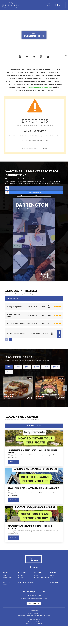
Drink (18, 366)
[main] (34, 280)
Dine (9, 366)
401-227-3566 (36, 595)
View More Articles (34, 425)
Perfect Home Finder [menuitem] (56, 580)
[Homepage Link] (10, 5)
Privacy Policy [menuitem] (35, 610)
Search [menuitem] (52, 577)
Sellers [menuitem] (20, 577)
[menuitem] (29, 610)
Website (59, 333)
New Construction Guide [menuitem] (26, 582)
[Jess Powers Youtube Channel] (34, 567)
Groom (56, 366)
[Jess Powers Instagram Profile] (37, 567)
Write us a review (34, 603)
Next (65, 388)
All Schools (12, 298)
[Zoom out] (66, 55)
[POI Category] (20, 56)
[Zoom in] (66, 53)
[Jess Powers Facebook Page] (30, 567)
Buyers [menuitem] (20, 575)
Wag (10, 371)
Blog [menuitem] (4, 580)
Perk (37, 366)
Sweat (46, 366)
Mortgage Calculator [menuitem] (57, 582)
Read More (13, 461)
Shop (27, 366)
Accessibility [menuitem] (7, 582)
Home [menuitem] (4, 575)
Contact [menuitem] (5, 584)
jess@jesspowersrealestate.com (36, 598)
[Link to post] (34, 438)
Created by (34, 613)
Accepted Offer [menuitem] (39, 580)
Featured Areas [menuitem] (23, 580)
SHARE (30, 378)
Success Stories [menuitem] (7, 577)
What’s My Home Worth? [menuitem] (41, 577)
